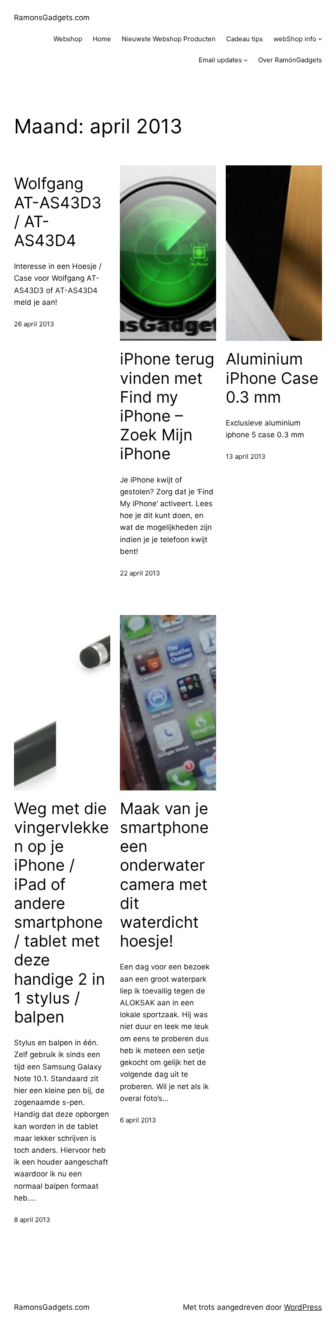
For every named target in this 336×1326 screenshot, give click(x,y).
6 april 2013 (138, 1120)
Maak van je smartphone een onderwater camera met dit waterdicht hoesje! (164, 875)
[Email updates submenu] (246, 60)
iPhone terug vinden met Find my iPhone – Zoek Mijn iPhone (167, 406)
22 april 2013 (140, 573)
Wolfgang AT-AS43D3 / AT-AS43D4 (58, 212)
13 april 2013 (246, 456)
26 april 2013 (34, 324)
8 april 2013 (32, 1219)
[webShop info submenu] (320, 39)
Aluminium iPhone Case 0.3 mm (272, 378)
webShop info (294, 39)
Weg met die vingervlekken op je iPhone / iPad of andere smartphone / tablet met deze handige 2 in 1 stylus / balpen (61, 912)
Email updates (220, 60)
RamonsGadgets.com (52, 17)
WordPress (303, 1307)
